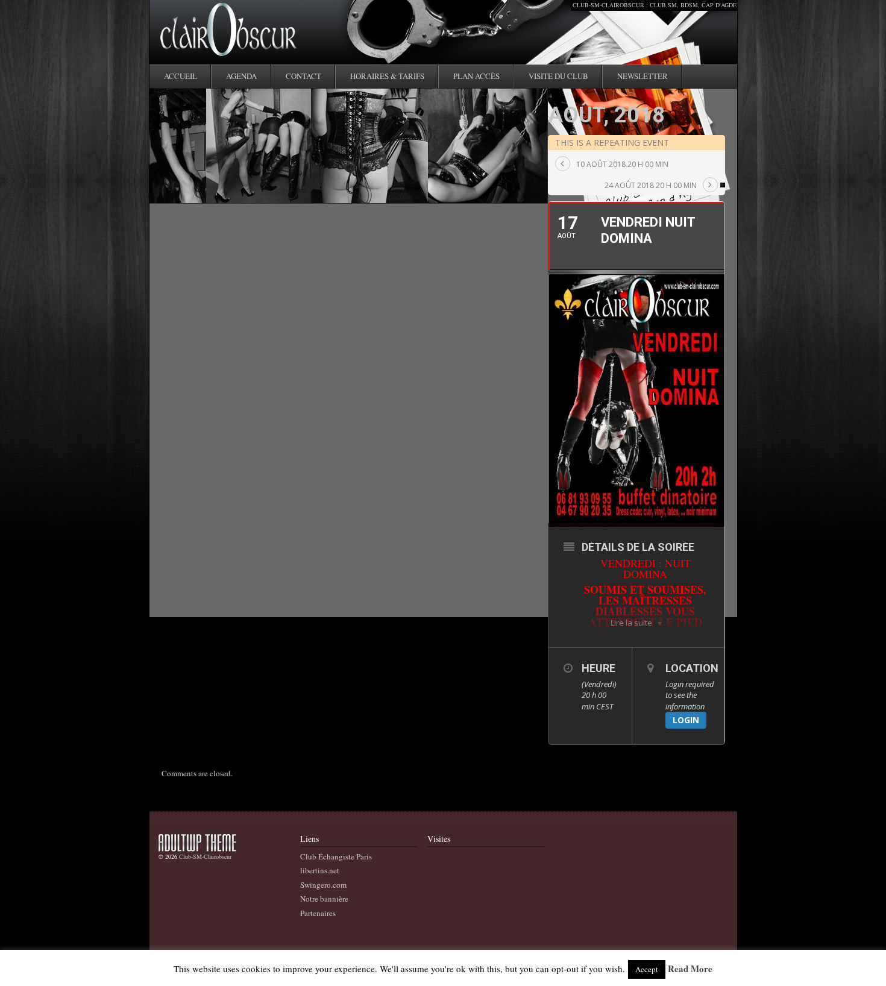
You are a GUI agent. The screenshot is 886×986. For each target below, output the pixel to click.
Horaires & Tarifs (387, 76)
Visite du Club (558, 76)
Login (686, 720)
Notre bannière (324, 898)
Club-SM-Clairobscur (205, 856)
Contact (303, 76)
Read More (690, 969)
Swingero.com (323, 884)
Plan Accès (476, 76)
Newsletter (642, 76)
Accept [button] (646, 969)
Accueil (180, 76)
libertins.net (319, 870)
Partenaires (318, 913)
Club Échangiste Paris (336, 856)
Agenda (241, 76)
